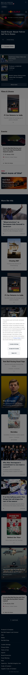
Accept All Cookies (14, 348)
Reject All (14, 353)
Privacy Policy (17, 338)
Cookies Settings (14, 344)
